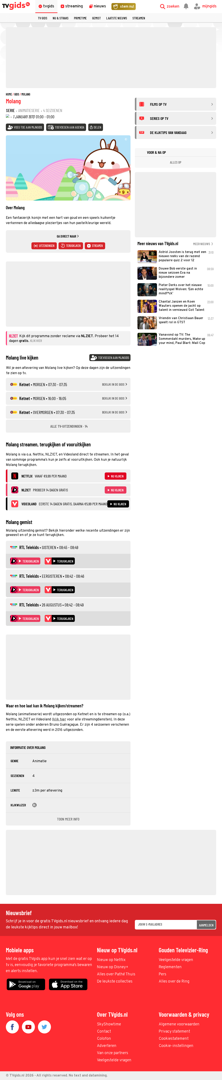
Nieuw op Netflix (111, 960)
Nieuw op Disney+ (112, 967)
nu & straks (61, 18)
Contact (104, 1031)
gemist (96, 18)
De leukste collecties (114, 981)
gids (16, 94)
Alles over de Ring (174, 981)
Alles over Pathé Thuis (116, 974)
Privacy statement (174, 1031)
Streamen (138, 18)
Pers (162, 974)
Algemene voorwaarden (179, 1024)
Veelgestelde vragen (176, 960)
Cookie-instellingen (176, 1045)
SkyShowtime (109, 1024)
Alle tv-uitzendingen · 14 (69, 426)
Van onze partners (112, 1053)
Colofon (104, 1038)
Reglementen (170, 967)
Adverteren (106, 1045)
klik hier (59, 719)
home (9, 94)
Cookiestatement (174, 1038)
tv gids (42, 18)
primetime (80, 18)
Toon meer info (68, 819)
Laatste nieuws (116, 18)
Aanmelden (206, 925)
